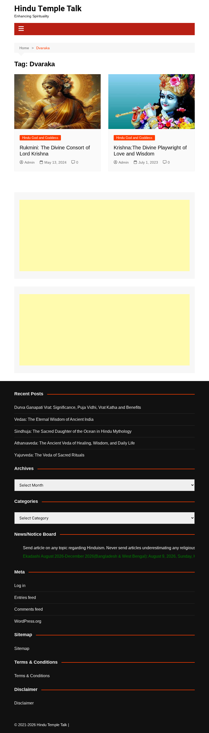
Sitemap (21, 648)
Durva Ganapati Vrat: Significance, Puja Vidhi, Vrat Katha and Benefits (77, 407)
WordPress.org (27, 621)
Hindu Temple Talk (48, 8)
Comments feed (28, 609)
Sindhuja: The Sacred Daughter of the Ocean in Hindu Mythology (73, 431)
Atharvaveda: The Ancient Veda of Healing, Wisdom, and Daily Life (74, 443)
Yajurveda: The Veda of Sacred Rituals (49, 455)
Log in (19, 585)
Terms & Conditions (32, 676)
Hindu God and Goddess (40, 138)
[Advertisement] (104, 235)
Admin (29, 162)
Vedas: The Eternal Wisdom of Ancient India (54, 419)
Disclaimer (24, 703)
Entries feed (25, 597)
